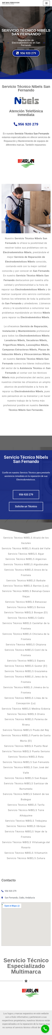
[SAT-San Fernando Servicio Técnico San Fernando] (10, 3)
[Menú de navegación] (46, 3)
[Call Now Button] (45, 1029)
